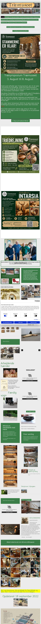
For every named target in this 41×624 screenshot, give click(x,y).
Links (37, 19)
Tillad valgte (20, 322)
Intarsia (22, 17)
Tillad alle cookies (33, 322)
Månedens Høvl (4, 22)
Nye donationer (32, 19)
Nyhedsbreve (24, 22)
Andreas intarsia (17, 22)
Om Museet (7, 17)
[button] (20, 27)
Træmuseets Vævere (15, 17)
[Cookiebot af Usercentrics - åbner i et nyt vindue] (35, 301)
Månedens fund (25, 19)
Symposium (36, 17)
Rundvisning (11, 22)
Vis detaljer (36, 319)
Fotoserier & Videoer (29, 17)
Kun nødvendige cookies (7, 322)
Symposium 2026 (4, 19)
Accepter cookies (9, 512)
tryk (2, 106)
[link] (7, 17)
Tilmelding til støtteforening (15, 19)
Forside (2, 17)
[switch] (15, 316)
